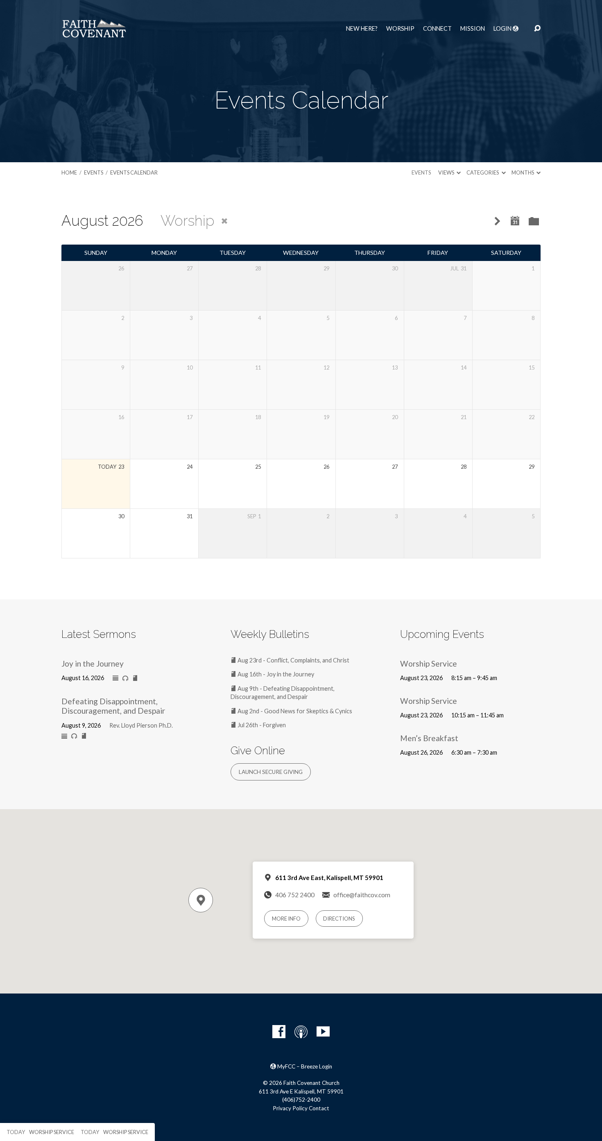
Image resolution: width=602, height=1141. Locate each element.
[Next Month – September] (497, 221)
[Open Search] (537, 28)
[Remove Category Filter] (224, 221)
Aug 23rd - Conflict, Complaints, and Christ (292, 660)
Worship (400, 29)
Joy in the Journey (92, 663)
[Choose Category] (534, 222)
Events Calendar (134, 172)
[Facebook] (278, 1031)
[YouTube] (323, 1031)
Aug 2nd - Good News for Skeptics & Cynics (294, 711)
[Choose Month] (515, 221)
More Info (286, 918)
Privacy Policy (290, 1108)
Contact (319, 1108)
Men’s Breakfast (429, 738)
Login (503, 29)
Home (69, 172)
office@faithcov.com (361, 894)
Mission (472, 29)
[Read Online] (115, 678)
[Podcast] (301, 1031)
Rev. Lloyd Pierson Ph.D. (141, 725)
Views (446, 172)
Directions (339, 918)
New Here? (362, 29)
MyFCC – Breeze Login (304, 1066)
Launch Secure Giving (271, 772)
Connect (437, 29)
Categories (483, 172)
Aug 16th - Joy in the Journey (275, 674)
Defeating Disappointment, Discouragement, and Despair (113, 705)
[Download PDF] (135, 678)
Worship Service (428, 663)
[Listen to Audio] (125, 678)
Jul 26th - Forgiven (261, 724)
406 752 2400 (295, 894)
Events (93, 172)
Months (523, 172)
